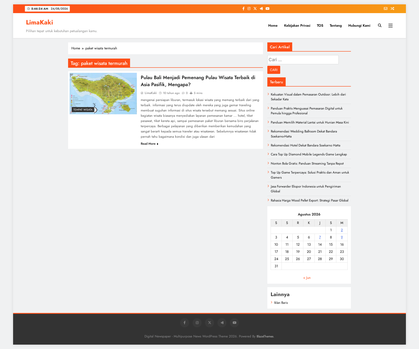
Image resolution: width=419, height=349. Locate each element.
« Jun (307, 277)
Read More (148, 143)
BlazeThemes (265, 336)
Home (273, 25)
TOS (320, 25)
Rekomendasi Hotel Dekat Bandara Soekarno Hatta (305, 145)
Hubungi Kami (359, 25)
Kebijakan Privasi (297, 25)
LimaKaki (39, 22)
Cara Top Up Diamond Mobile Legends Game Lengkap (309, 154)
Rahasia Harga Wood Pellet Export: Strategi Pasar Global (309, 200)
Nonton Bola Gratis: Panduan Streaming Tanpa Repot (307, 163)
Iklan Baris (281, 302)
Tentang (336, 25)
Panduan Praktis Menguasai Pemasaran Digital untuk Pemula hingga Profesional (307, 111)
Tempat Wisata (83, 110)
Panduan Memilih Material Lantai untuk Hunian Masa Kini (310, 122)
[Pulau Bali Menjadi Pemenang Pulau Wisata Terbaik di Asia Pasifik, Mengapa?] (103, 93)
